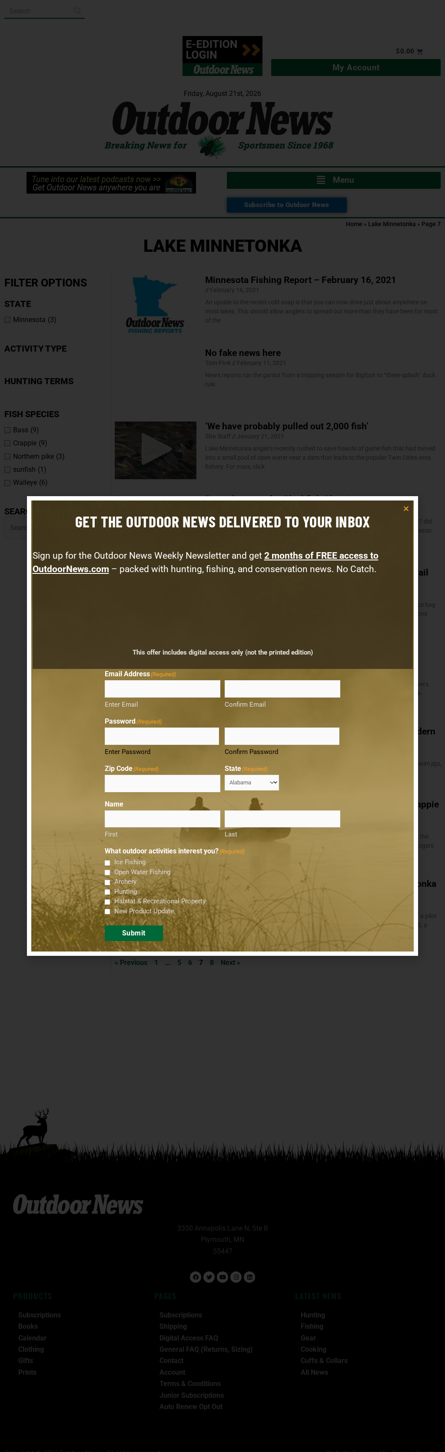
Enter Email (121, 704)
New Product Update (144, 911)
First (111, 834)
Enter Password (127, 752)
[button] (406, 508)
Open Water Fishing (142, 872)
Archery (125, 882)
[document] (222, 726)
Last (231, 834)
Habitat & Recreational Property (160, 901)
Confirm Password (251, 752)
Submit (134, 933)
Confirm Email (245, 704)
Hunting (125, 892)
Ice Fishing (130, 862)
